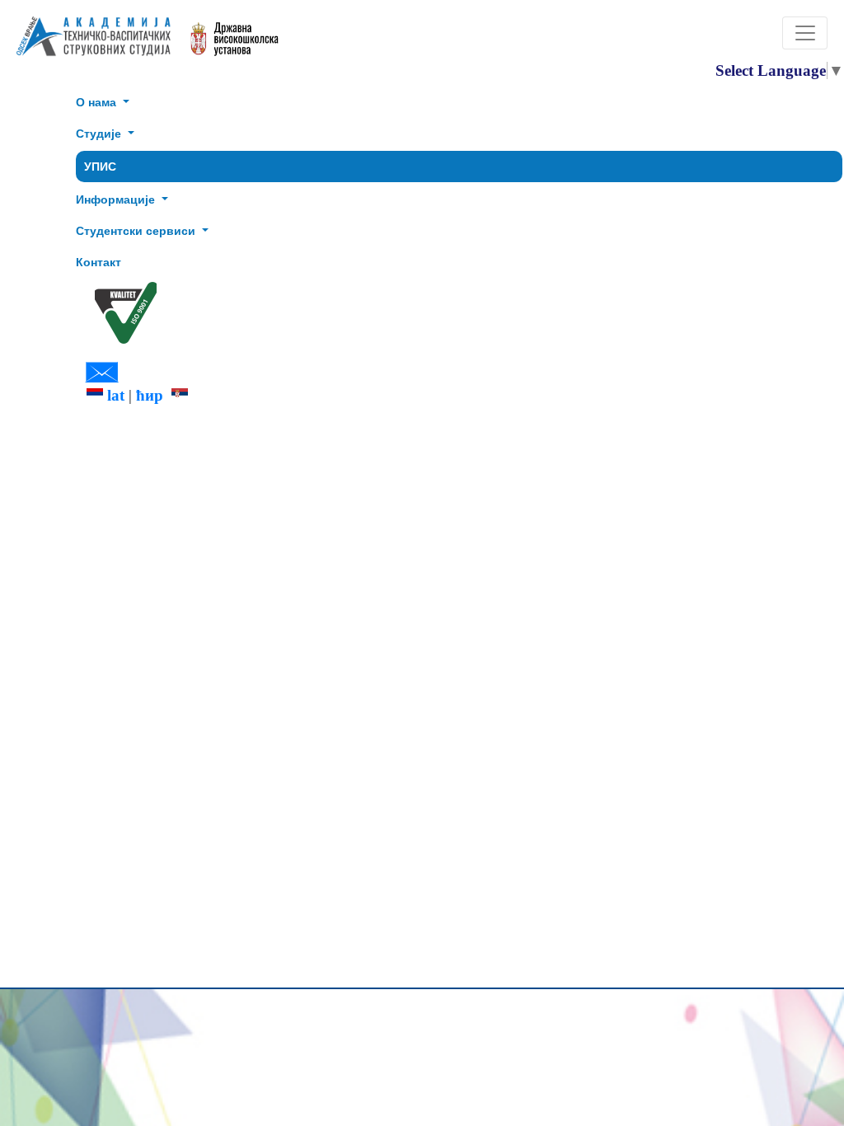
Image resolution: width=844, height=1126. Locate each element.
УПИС (100, 166)
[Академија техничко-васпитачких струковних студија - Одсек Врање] (88, 43)
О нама (98, 102)
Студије (100, 133)
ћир (153, 395)
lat (113, 395)
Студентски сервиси (137, 230)
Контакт (98, 262)
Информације (117, 199)
